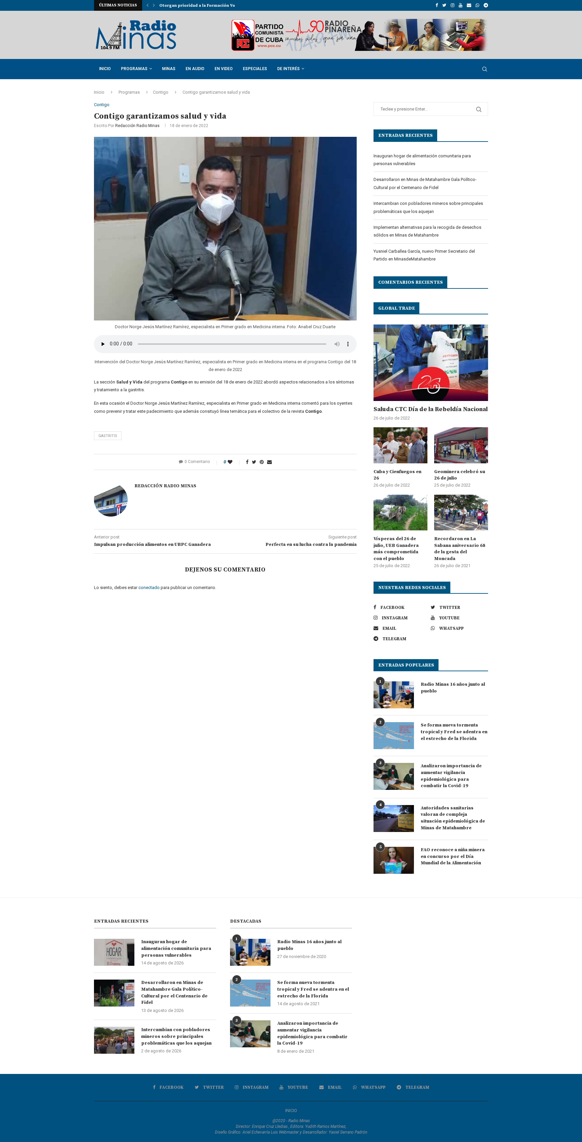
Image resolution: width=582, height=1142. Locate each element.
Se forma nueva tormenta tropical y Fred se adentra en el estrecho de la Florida (454, 731)
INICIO (291, 1110)
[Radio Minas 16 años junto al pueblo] (394, 694)
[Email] (469, 5)
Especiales (255, 68)
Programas (134, 68)
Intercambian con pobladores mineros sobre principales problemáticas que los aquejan (176, 1036)
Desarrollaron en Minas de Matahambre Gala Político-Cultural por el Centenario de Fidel (174, 993)
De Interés (288, 68)
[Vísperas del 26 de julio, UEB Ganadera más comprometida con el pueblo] (400, 513)
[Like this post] (234, 462)
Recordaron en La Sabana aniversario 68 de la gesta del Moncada (459, 549)
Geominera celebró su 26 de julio (459, 475)
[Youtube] (460, 5)
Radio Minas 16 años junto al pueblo (453, 687)
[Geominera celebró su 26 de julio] (461, 445)
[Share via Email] (269, 462)
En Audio (195, 68)
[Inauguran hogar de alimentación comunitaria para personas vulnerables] (114, 952)
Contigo (160, 92)
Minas (168, 68)
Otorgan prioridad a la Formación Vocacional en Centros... (220, 5)
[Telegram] (486, 5)
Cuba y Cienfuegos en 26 (397, 475)
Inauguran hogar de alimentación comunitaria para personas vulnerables (176, 948)
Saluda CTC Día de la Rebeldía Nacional (431, 409)
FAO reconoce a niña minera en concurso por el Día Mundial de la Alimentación (453, 856)
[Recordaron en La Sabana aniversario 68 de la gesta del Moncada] (461, 513)
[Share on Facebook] (247, 462)
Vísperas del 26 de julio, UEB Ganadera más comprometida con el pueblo (396, 549)
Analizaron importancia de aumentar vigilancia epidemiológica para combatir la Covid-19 (451, 776)
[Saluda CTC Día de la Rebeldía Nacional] (431, 363)
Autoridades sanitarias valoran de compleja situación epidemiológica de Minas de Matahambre (453, 818)
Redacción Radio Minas (137, 125)
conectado (149, 587)
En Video (224, 68)
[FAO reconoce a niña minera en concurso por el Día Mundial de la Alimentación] (394, 860)
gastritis (107, 436)
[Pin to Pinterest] (262, 462)
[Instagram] (452, 5)
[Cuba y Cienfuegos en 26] (400, 445)
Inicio (105, 68)
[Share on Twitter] (254, 462)
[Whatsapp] (477, 5)
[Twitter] (444, 5)
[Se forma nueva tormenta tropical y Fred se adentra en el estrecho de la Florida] (394, 735)
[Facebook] (436, 5)
